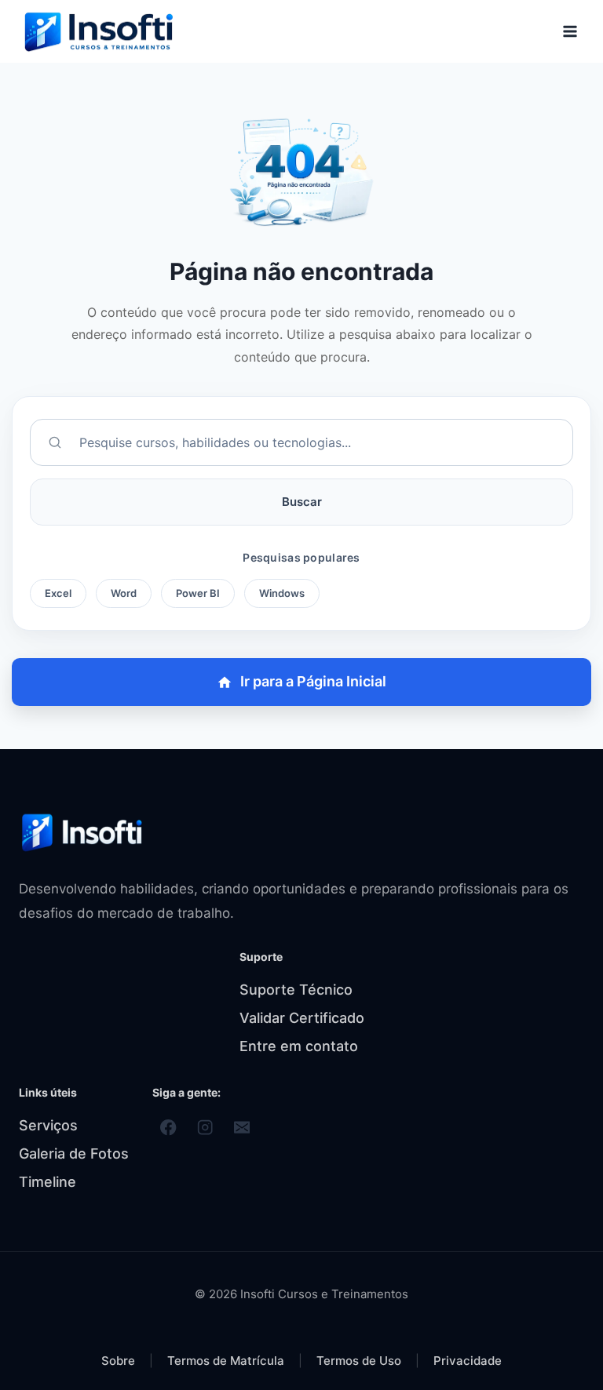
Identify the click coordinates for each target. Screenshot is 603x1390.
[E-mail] (242, 1128)
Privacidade (467, 1360)
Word (124, 593)
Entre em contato (298, 1046)
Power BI (198, 593)
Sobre (118, 1360)
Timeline (47, 1181)
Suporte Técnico (296, 989)
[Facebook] (168, 1128)
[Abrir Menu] (569, 31)
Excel (58, 593)
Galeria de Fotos (74, 1153)
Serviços (48, 1125)
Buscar (302, 501)
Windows (282, 593)
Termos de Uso (360, 1360)
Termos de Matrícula (227, 1360)
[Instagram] (205, 1128)
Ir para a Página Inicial (313, 681)
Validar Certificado (301, 1018)
